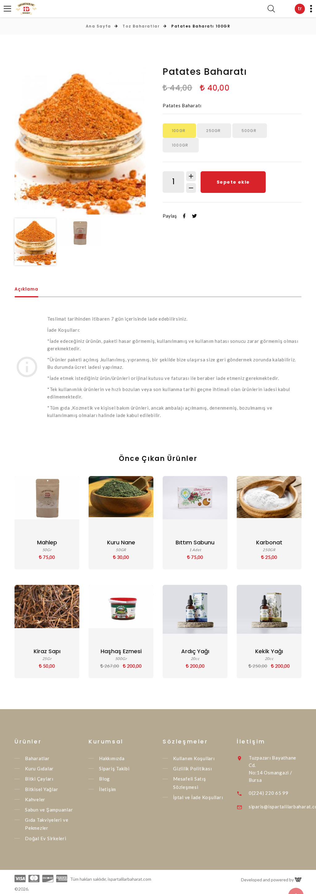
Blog (104, 779)
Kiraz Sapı (47, 651)
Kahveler (35, 799)
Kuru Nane (121, 542)
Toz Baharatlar (141, 26)
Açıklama (26, 289)
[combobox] (300, 9)
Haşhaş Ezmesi (121, 651)
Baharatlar (37, 758)
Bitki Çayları (39, 779)
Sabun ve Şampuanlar (49, 809)
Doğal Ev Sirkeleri (45, 838)
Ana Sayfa (98, 26)
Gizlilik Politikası (192, 768)
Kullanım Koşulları (194, 758)
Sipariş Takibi (114, 768)
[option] (80, 140)
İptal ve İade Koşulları (198, 797)
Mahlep (47, 542)
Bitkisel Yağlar (41, 789)
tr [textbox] (300, 8)
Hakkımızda (112, 758)
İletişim (107, 789)
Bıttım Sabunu (195, 542)
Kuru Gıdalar (39, 768)
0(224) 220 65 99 (269, 793)
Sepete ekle (233, 182)
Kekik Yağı (269, 651)
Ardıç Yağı (195, 651)
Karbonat (269, 542)
